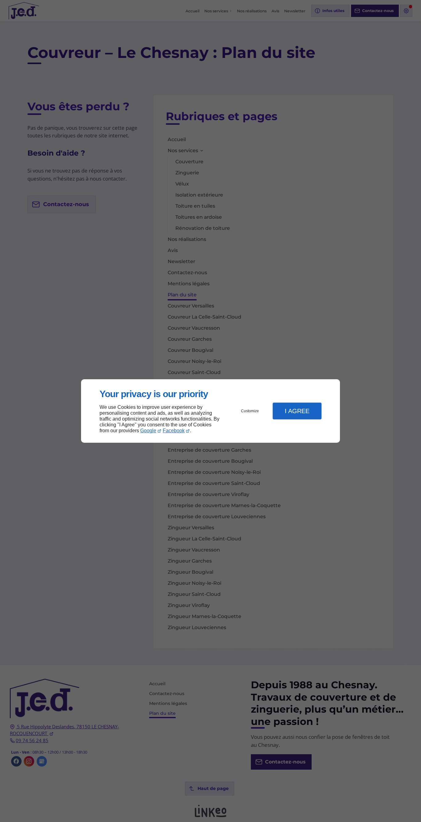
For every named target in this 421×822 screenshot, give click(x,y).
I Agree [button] (297, 411)
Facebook (174, 430)
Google (148, 430)
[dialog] (210, 411)
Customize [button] (250, 411)
